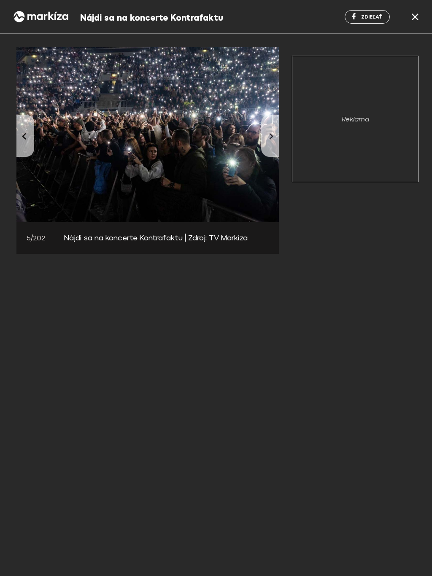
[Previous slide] (25, 136)
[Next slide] (270, 136)
